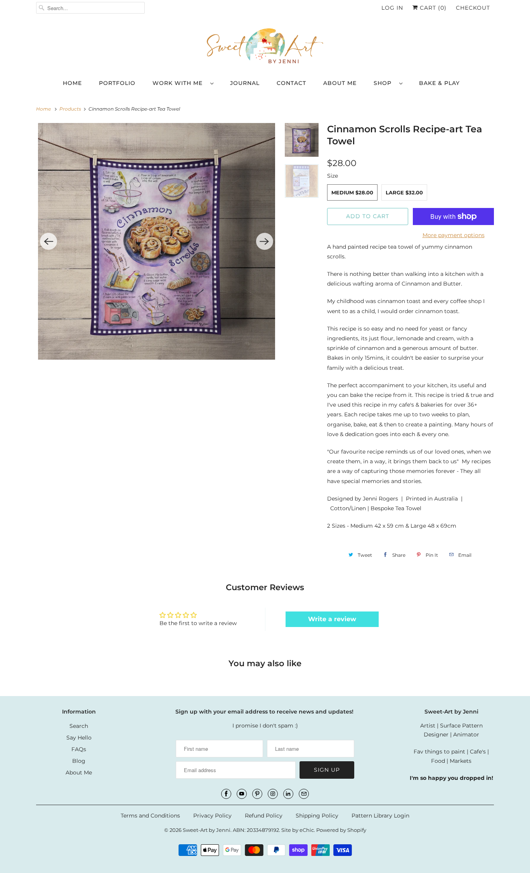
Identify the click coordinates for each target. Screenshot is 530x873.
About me (340, 83)
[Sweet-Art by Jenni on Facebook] (226, 794)
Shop (384, 83)
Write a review (332, 619)
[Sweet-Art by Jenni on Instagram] (273, 794)
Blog (78, 760)
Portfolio (117, 83)
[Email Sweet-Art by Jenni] (304, 794)
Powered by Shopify (341, 830)
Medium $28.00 (352, 192)
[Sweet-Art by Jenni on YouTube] (242, 794)
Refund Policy (263, 815)
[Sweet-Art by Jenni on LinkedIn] (288, 794)
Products (70, 109)
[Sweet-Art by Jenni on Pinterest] (257, 794)
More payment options (454, 235)
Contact (291, 83)
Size (332, 175)
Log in (392, 7)
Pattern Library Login (380, 815)
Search (78, 725)
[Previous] (48, 241)
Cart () (432, 7)
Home (72, 83)
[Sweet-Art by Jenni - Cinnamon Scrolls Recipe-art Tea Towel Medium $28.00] (156, 241)
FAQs (78, 749)
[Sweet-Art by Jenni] (265, 47)
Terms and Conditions (150, 815)
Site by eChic (297, 830)
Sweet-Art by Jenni (206, 830)
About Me (79, 772)
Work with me (179, 83)
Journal (245, 83)
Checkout (473, 7)
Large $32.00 (404, 192)
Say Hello (79, 737)
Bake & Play (439, 83)
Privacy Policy (212, 815)
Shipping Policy (317, 815)
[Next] (264, 241)
